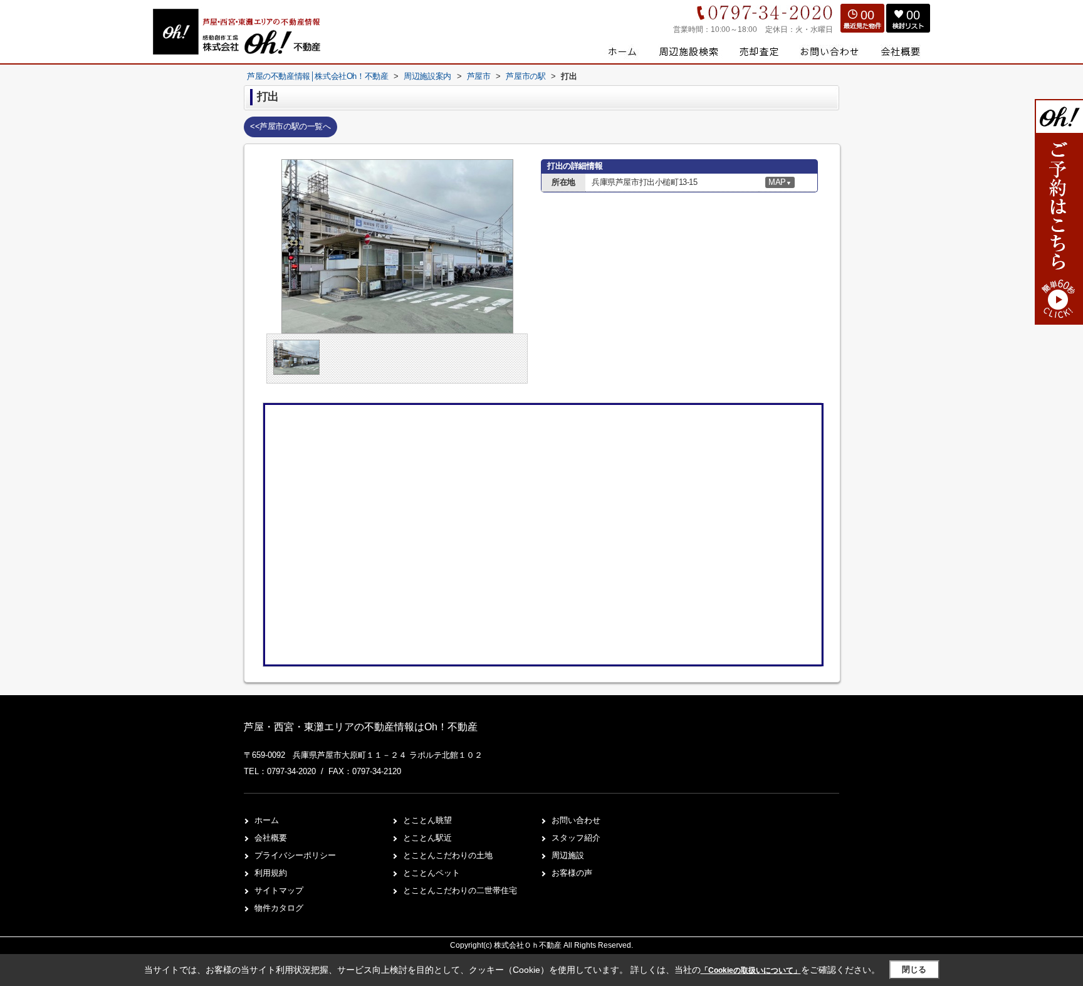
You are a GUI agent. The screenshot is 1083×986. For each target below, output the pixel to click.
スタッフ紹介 (576, 837)
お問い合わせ (576, 820)
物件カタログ (278, 908)
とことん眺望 (427, 820)
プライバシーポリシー (295, 855)
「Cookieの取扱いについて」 (751, 970)
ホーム (266, 820)
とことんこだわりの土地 (448, 855)
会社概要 (270, 837)
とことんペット (431, 873)
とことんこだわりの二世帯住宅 (460, 890)
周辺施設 (568, 855)
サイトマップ (278, 890)
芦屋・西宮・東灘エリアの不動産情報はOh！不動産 (361, 726)
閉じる (914, 969)
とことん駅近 (427, 837)
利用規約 (270, 873)
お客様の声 (572, 873)
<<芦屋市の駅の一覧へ (290, 126)
